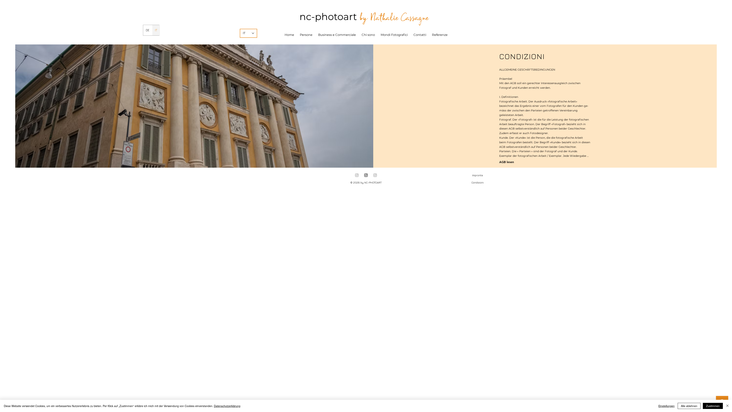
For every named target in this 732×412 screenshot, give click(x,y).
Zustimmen (713, 406)
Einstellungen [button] (666, 406)
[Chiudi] (727, 406)
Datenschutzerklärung (227, 406)
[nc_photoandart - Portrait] (357, 175)
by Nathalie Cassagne (394, 18)
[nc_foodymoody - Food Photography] (375, 175)
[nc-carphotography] (366, 175)
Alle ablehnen (689, 406)
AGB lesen (506, 162)
